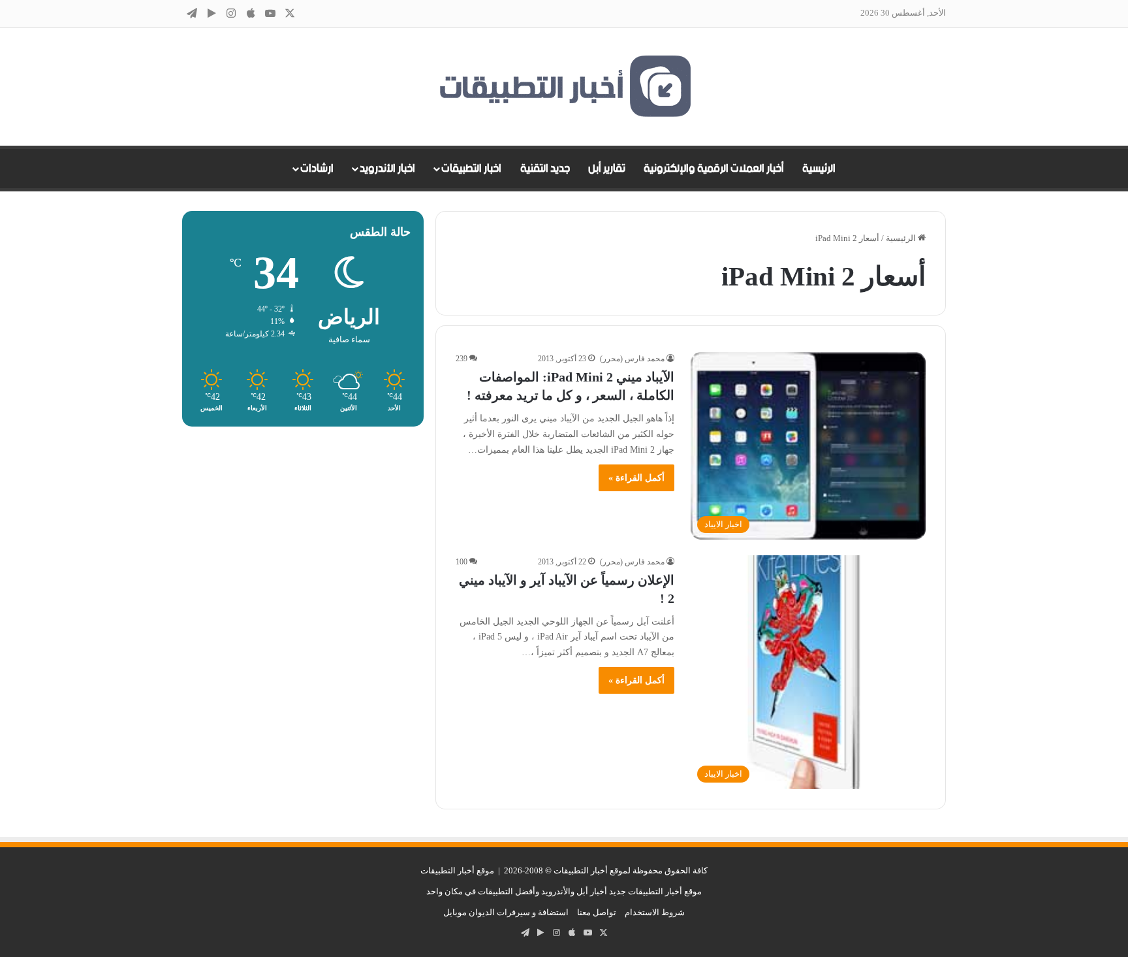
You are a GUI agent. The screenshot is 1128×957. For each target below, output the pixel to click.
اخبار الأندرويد (387, 168)
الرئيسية (819, 168)
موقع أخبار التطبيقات (457, 870)
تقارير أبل (606, 168)
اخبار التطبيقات (471, 168)
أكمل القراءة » (636, 478)
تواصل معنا (596, 912)
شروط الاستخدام (655, 912)
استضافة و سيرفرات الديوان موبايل (506, 912)
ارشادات (317, 168)
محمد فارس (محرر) (632, 358)
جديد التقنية (545, 168)
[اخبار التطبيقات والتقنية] (564, 87)
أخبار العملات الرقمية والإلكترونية (714, 168)
